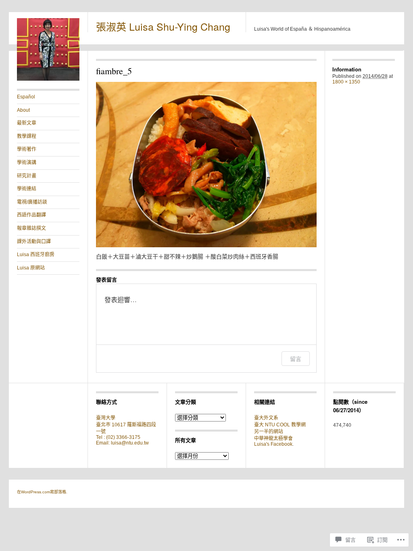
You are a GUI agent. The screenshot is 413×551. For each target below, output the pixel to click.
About (23, 110)
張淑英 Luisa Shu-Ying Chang (163, 26)
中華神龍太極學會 (273, 438)
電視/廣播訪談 (32, 202)
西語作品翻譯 (31, 215)
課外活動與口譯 (34, 241)
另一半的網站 (268, 431)
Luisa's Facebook (273, 444)
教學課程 (26, 136)
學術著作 (26, 149)
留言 (295, 358)
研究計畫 (26, 176)
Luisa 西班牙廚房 (35, 254)
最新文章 (26, 123)
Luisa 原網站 (31, 268)
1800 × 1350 (346, 82)
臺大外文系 (266, 418)
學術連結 (26, 189)
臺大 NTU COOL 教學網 (280, 425)
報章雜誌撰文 (31, 228)
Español (26, 97)
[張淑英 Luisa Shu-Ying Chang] (48, 79)
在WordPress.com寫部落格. (42, 492)
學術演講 (26, 162)
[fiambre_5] (206, 164)
